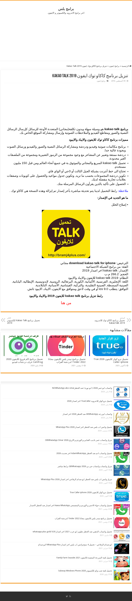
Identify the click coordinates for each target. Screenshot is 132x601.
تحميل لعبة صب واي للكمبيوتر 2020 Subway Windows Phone (85, 570)
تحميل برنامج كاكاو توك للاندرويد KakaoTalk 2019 (109, 320)
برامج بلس (66, 9)
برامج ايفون (114, 66)
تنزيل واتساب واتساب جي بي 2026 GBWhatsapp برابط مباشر (85, 466)
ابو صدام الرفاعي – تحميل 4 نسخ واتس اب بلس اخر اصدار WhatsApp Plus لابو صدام (75, 544)
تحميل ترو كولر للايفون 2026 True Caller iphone (91, 492)
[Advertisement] (66, 37)
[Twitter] (67, 596)
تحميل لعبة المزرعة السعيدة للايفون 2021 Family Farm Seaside (84, 557)
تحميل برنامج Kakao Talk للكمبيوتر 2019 (23, 320)
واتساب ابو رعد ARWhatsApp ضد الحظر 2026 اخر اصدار (87, 414)
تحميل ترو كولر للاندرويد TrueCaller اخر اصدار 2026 (89, 401)
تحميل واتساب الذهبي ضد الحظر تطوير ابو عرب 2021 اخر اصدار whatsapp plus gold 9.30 (72, 531)
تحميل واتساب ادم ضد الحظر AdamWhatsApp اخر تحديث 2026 (84, 453)
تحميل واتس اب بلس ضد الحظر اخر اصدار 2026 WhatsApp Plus (84, 427)
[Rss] (70, 596)
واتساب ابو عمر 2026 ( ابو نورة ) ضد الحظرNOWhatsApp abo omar (82, 388)
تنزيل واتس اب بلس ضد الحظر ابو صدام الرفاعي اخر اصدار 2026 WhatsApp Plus (76, 479)
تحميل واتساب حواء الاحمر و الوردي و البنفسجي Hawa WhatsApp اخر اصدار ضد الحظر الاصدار (70, 505)
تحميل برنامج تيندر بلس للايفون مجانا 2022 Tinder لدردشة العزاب (66, 360)
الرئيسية (125, 66)
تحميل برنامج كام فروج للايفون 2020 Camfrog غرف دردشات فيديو (24, 360)
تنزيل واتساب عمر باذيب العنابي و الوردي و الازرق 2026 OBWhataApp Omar (78, 440)
